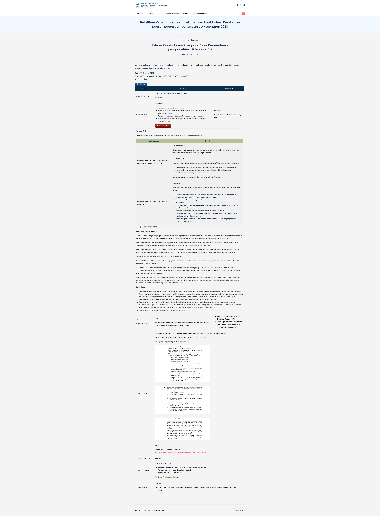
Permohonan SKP (200, 13)
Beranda (140, 13)
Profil (150, 13)
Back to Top (239, 510)
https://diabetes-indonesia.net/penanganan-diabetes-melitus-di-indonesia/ (181, 452)
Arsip (159, 13)
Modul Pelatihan (172, 13)
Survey (185, 13)
